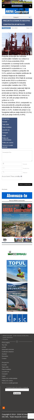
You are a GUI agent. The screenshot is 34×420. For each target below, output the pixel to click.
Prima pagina (6, 342)
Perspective (6, 28)
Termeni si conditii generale (7, 146)
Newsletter (5, 356)
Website (25, 172)
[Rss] (4, 408)
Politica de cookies (7, 142)
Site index (17, 342)
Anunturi (4, 354)
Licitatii (4, 347)
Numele (25, 164)
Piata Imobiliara (6, 127)
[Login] (17, 6)
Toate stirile (5, 124)
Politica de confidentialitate (6, 139)
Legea (4, 135)
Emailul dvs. (26, 168)
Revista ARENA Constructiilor (17, 200)
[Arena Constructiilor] (17, 11)
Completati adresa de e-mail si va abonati (17, 387)
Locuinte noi (5, 130)
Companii (5, 132)
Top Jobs (4, 345)
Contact (4, 358)
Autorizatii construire (8, 349)
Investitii (4, 122)
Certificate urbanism (8, 351)
